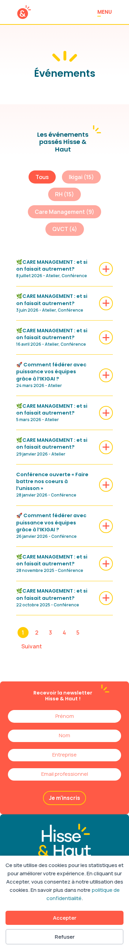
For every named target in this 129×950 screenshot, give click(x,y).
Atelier (53, 276)
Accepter (64, 917)
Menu (104, 11)
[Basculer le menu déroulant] (75, 513)
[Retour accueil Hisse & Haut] (24, 12)
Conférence (74, 276)
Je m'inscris (64, 798)
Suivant (31, 646)
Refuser (65, 936)
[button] (42, 177)
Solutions (57, 512)
